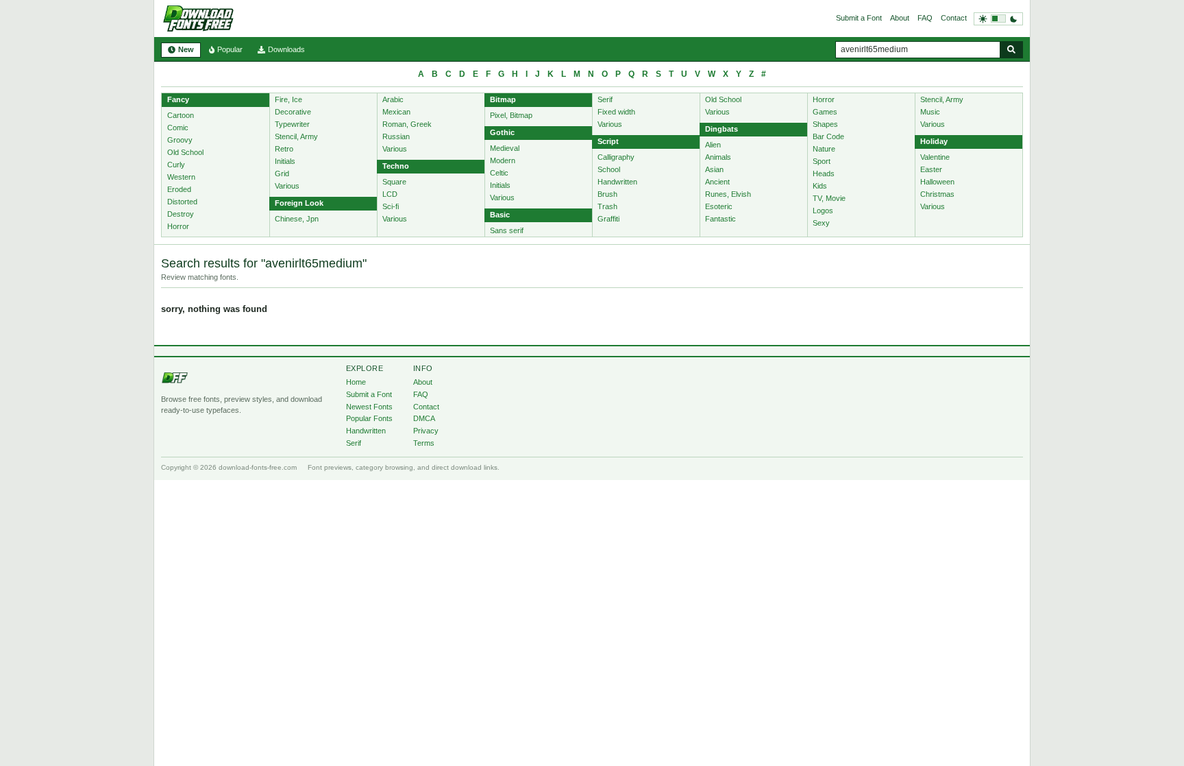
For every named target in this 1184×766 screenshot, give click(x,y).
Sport (821, 161)
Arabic (393, 99)
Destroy (180, 214)
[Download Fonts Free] (198, 18)
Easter (931, 169)
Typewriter (292, 124)
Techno (395, 166)
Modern (502, 160)
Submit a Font (859, 18)
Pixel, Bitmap (511, 115)
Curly (176, 164)
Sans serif (506, 230)
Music (930, 112)
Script (608, 141)
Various (287, 186)
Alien (713, 145)
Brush (607, 194)
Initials (285, 161)
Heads (824, 173)
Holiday (934, 141)
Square (394, 182)
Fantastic (720, 219)
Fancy (178, 99)
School (608, 169)
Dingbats (721, 129)
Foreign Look (299, 203)
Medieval (504, 148)
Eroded (179, 189)
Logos (823, 210)
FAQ (925, 18)
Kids (820, 186)
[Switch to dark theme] (998, 18)
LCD (389, 194)
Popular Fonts (369, 418)
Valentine (935, 157)
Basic (500, 215)
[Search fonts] (1011, 49)
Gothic (502, 132)
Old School (185, 152)
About (899, 18)
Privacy (426, 431)
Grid (282, 173)
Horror (178, 226)
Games (825, 112)
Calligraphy (615, 157)
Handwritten (617, 182)
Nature (824, 149)
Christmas (937, 194)
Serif (605, 99)
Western (181, 177)
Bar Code (828, 136)
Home (356, 382)
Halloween (937, 182)
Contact (954, 18)
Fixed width (616, 112)
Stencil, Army (296, 136)
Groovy (180, 140)
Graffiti (608, 219)
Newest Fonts (369, 407)
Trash (607, 206)
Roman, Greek (407, 124)
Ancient (717, 182)
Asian (714, 169)
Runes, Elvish (728, 194)
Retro (284, 149)
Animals (718, 157)
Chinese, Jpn (297, 219)
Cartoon (180, 115)
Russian (396, 136)
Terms (423, 443)
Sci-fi (390, 206)
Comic (177, 127)
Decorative (293, 112)
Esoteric (718, 206)
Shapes (825, 124)
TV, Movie (829, 198)
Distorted (182, 202)
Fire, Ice (288, 99)
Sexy (821, 223)
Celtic (499, 173)
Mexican (396, 112)
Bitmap (503, 99)
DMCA (424, 418)
